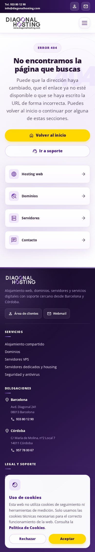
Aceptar (67, 538)
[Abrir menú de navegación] (84, 23)
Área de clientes (23, 313)
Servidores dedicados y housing (31, 366)
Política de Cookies (27, 527)
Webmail (56, 313)
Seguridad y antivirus (22, 374)
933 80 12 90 (22, 419)
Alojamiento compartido (24, 344)
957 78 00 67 (22, 450)
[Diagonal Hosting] (23, 23)
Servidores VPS (17, 359)
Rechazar (27, 538)
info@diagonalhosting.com (22, 8)
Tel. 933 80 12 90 (15, 4)
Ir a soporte (47, 151)
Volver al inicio (47, 135)
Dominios (12, 351)
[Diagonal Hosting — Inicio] (21, 280)
